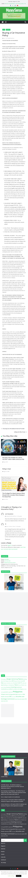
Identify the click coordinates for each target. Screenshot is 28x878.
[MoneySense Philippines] (2, 22)
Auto (4, 29)
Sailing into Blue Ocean (19, 432)
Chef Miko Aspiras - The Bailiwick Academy (10, 784)
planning (15, 694)
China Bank (15, 683)
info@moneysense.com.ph (9, 562)
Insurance (8, 29)
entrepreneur (11, 685)
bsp (2, 683)
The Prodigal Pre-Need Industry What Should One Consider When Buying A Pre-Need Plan (13, 495)
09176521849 (7, 561)
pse (22, 694)
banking (25, 679)
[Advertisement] (14, 606)
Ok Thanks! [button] (19, 875)
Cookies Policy (4, 776)
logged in (9, 545)
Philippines (17, 691)
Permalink (20, 516)
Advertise (3, 848)
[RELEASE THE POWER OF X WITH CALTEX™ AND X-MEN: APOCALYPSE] (14, 440)
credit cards (24, 683)
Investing (13, 687)
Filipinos (16, 685)
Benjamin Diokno (17, 681)
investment (19, 687)
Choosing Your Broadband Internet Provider (14, 428)
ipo (7, 689)
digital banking (4, 685)
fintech (22, 685)
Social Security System (20, 699)
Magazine (3, 846)
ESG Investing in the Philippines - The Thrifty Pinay (12, 791)
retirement (6, 696)
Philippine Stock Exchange (7, 694)
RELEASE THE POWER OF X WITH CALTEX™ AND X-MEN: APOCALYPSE (13, 458)
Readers (3, 851)
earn (8, 685)
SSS (26, 699)
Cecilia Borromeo (10, 683)
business (5, 683)
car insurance (9, 514)
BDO (13, 681)
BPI (24, 681)
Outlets (2, 854)
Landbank (10, 689)
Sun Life (6, 701)
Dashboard (3, 859)
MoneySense (12, 38)
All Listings (3, 862)
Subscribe (3, 857)
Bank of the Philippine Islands (6, 681)
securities (13, 696)
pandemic (6, 692)
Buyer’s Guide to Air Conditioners (12, 797)
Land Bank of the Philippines (18, 689)
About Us (3, 843)
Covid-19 (20, 683)
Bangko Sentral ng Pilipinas (15, 679)
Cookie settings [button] (11, 875)
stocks (2, 701)
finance (20, 685)
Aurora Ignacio (3, 679)
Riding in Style (6, 469)
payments (11, 692)
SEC (10, 696)
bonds (22, 681)
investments (4, 689)
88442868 (6, 559)
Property (19, 694)
